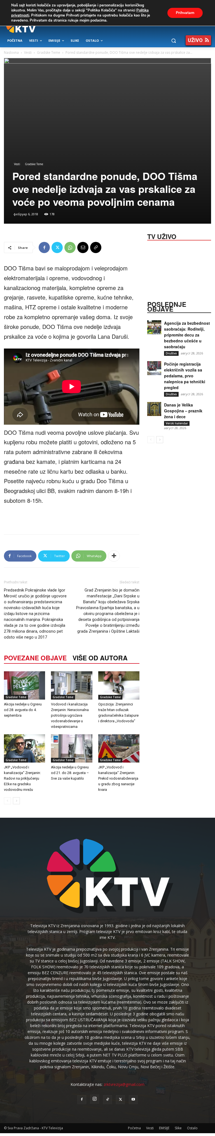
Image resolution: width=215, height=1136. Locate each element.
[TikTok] (107, 1099)
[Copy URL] (95, 247)
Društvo (171, 353)
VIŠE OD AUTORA (100, 657)
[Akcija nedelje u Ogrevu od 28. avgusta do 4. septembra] (24, 685)
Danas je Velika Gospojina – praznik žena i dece (183, 410)
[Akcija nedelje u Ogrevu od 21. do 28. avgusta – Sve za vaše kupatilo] (71, 748)
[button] (173, 40)
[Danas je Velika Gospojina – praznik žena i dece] (154, 409)
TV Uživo (161, 236)
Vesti (28, 52)
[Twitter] (57, 247)
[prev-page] (7, 800)
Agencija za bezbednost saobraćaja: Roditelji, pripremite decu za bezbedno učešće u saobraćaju (187, 334)
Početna (134, 1128)
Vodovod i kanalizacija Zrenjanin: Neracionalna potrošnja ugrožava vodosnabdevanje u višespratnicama (70, 715)
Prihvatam (185, 12)
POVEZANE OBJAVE (35, 657)
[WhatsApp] (70, 247)
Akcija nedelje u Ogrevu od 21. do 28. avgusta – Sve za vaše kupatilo (70, 772)
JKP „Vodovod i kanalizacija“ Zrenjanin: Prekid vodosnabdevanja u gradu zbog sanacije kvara (118, 778)
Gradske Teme (48, 52)
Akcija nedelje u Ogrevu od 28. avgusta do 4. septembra (23, 709)
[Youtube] (133, 1099)
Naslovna (11, 52)
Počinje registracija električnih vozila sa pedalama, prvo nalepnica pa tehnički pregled (184, 375)
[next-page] (16, 800)
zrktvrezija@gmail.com (124, 1084)
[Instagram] (94, 1099)
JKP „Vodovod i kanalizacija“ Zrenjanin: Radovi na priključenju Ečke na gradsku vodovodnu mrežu (22, 778)
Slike (178, 1128)
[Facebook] (44, 247)
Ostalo (192, 1128)
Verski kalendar (177, 423)
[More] (114, 556)
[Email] (82, 247)
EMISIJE (164, 1128)
